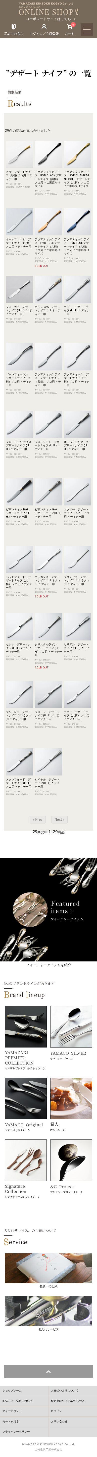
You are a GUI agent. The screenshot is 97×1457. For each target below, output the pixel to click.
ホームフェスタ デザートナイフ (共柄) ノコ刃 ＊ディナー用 (18, 243)
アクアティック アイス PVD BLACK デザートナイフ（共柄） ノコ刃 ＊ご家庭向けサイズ (48, 179)
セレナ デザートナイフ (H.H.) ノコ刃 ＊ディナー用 (19, 648)
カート (69, 29)
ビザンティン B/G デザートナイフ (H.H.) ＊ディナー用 (18, 513)
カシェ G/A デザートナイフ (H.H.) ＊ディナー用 (47, 310)
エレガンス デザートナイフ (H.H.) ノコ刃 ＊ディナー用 (47, 580)
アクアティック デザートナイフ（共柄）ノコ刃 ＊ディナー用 (76, 380)
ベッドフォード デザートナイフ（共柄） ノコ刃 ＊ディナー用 (19, 582)
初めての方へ (13, 33)
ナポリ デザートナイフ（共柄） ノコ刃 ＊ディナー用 (76, 715)
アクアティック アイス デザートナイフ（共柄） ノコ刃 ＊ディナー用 (48, 380)
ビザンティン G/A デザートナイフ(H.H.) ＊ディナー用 (48, 513)
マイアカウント (12, 1411)
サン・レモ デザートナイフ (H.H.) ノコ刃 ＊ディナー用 (18, 715)
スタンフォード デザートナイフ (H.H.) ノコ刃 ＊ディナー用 (18, 783)
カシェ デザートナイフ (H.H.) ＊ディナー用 (76, 310)
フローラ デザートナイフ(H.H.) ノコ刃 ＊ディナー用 (47, 715)
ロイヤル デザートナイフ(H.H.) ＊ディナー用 (47, 783)
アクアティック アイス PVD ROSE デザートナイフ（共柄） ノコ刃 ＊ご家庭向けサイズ (47, 246)
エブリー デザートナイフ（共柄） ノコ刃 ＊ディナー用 (76, 513)
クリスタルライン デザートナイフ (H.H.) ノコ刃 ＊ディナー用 (48, 650)
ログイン (56, 1411)
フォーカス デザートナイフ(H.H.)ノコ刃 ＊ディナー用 (19, 310)
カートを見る (10, 1421)
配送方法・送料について (17, 1401)
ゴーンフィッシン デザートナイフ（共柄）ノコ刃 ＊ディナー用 (18, 380)
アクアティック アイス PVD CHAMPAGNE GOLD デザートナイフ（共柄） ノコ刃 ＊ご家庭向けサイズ (77, 179)
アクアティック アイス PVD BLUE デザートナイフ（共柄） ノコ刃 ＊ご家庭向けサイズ (76, 246)
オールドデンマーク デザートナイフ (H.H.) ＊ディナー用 (77, 445)
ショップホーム (12, 1390)
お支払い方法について (64, 1390)
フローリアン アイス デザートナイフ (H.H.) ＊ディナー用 (20, 445)
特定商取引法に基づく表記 (67, 1401)
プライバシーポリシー (16, 1431)
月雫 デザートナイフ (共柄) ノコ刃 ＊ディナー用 (19, 175)
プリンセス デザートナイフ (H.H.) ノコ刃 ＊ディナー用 (76, 580)
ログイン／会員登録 (44, 33)
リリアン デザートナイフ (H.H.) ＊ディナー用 (76, 648)
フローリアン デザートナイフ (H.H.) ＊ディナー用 (47, 445)
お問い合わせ (59, 1421)
